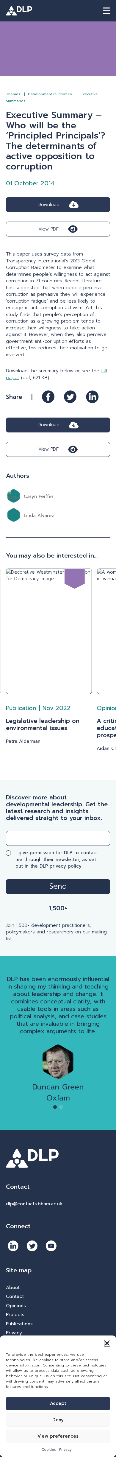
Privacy (65, 1449)
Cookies (48, 1449)
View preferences (58, 1436)
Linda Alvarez (39, 515)
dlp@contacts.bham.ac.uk (34, 1204)
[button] (107, 1343)
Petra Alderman (23, 741)
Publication (21, 707)
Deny (58, 1419)
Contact (15, 1296)
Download (48, 204)
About (13, 1287)
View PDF (48, 229)
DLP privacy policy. (61, 866)
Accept (58, 1403)
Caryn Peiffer (39, 496)
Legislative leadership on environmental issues (42, 724)
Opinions (16, 1305)
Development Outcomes (50, 94)
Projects (15, 1314)
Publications (19, 1324)
